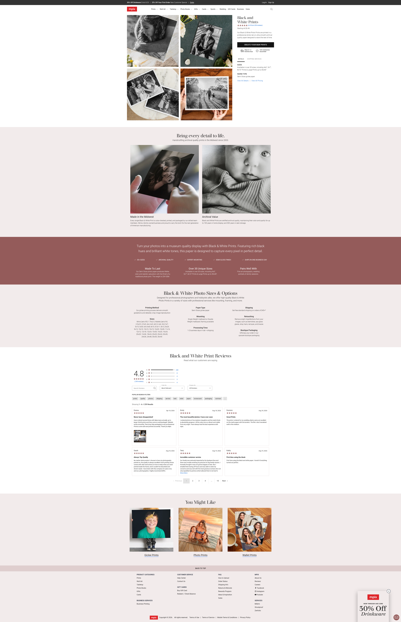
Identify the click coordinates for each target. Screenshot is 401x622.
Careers (257, 585)
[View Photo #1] (140, 436)
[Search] (271, 9)
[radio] (193, 480)
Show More (183, 473)
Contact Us (181, 581)
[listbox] (200, 398)
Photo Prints (200, 555)
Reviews (258, 581)
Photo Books (185, 9)
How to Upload (223, 578)
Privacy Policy (245, 617)
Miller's (257, 604)
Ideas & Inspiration (225, 595)
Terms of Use (194, 617)
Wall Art (163, 9)
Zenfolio (258, 611)
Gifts (196, 9)
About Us (258, 578)
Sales (192, 2)
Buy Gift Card (182, 591)
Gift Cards (231, 9)
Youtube (260, 595)
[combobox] (172, 388)
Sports (213, 9)
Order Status (222, 581)
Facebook (260, 588)
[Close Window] (389, 591)
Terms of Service (208, 617)
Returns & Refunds (225, 588)
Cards (204, 9)
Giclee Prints (151, 555)
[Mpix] (132, 9)
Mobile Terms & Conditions (227, 617)
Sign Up (271, 2)
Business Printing (143, 604)
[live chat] (396, 617)
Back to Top (200, 568)
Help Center (181, 578)
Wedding (223, 9)
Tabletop (173, 9)
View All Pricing (257, 81)
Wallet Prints (249, 555)
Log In (264, 2)
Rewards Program (224, 591)
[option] (135, 398)
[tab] (241, 59)
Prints (153, 9)
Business (240, 9)
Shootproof (259, 607)
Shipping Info (223, 585)
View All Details (243, 81)
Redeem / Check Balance (186, 594)
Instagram (260, 591)
